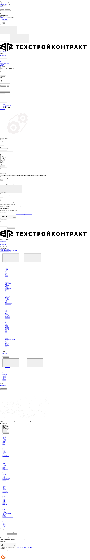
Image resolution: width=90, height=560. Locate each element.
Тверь (6, 273)
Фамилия (2, 202)
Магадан (6, 336)
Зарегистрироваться (13, 85)
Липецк (6, 278)
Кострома (6, 269)
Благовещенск (37, 175)
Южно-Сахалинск (8, 343)
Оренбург (4, 480)
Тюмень (3, 495)
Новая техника (3, 249)
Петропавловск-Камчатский (10, 339)
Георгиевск (7, 298)
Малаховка (6, 275)
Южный (4, 427)
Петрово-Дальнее (5, 449)
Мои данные (4, 19)
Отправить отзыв (3, 219)
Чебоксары (6, 314)
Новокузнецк (7, 328)
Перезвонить (3, 548)
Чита (5, 341)
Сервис (3, 378)
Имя (1, 200)
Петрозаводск (7, 287)
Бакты (22, 175)
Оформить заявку (10, 17)
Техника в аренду (3, 251)
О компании (2, 0)
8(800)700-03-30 (3, 55)
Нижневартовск (7, 317)
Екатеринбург (7, 315)
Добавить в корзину (4, 150)
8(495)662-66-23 (3, 51)
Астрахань (18, 175)
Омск (6, 330)
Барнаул (25, 175)
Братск (41, 175)
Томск (6, 331)
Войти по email (3, 75)
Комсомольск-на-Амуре (9, 335)
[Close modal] (0, 67)
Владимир (6, 267)
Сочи (5, 292)
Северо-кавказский (6, 428)
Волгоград (6, 293)
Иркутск (6, 325)
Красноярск (7, 327)
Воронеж (6, 268)
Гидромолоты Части (6, 107)
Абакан (2, 175)
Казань (6, 301)
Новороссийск (7, 295)
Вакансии (17, 0)
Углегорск (6, 344)
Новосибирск (7, 329)
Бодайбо (3, 509)
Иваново (6, 280)
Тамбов (6, 281)
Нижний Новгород (8, 304)
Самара (6, 308)
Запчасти (7, 249)
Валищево (6, 264)
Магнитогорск (7, 316)
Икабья (6, 348)
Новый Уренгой (7, 318)
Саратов (6, 310)
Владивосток (7, 334)
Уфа (5, 312)
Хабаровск (4, 525)
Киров (6, 302)
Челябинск (6, 320)
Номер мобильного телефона (5, 206)
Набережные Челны (8, 303)
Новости (9, 0)
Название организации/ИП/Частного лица (7, 204)
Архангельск (13, 175)
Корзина (1, 6)
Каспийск (6, 300)
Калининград (7, 285)
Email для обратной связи (4, 208)
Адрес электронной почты (5, 535)
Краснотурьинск (7, 321)
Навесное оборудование (12, 250)
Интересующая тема (4, 537)
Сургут (3, 494)
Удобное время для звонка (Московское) (7, 539)
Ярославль (6, 276)
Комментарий (2, 212)
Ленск (6, 346)
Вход (4, 5)
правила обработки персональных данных (24, 214)
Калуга (6, 279)
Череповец (4, 463)
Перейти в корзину (3, 17)
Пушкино (4, 448)
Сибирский (4, 431)
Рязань (6, 272)
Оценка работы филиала (4, 210)
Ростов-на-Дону (7, 296)
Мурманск (6, 286)
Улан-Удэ (6, 340)
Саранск (6, 309)
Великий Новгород (8, 283)
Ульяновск (6, 311)
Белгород (28, 175)
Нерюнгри (6, 338)
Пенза (6, 306)
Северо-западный (5, 426)
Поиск (2, 5)
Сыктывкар (7, 289)
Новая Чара (7, 345)
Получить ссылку (3, 102)
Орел (5, 271)
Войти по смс (3, 76)
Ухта (5, 290)
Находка (6, 337)
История (6, 0)
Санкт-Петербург (8, 288)
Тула (5, 274)
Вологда (6, 284)
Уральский (4, 430)
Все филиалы (5, 4)
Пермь (6, 307)
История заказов (5, 20)
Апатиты (9, 175)
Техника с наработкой (4, 250)
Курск (6, 270)
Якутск (6, 342)
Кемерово (6, 326)
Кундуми (4, 524)
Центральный (5, 425)
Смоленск (4, 435)
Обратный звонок (3, 248)
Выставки (13, 0)
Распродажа (9, 251)
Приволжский (5, 429)
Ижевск (6, 313)
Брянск (45, 175)
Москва (1, 4)
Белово (32, 175)
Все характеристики (4, 148)
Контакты (20, 0)
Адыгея (5, 175)
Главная (3, 104)
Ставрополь (7, 299)
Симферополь (7, 297)
